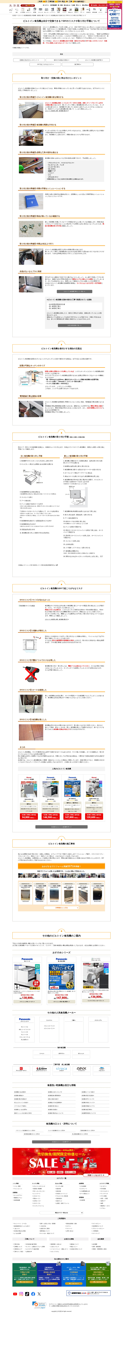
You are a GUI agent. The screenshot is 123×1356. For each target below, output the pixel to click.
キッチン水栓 (59, 1186)
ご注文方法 (43, 1226)
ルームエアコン (18, 1195)
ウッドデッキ (104, 1193)
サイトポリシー (96, 1223)
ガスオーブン (36, 1196)
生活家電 (82, 1200)
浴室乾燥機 (17, 1200)
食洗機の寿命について (87, 1102)
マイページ (69, 1228)
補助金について (74, 1244)
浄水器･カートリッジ (61, 1193)
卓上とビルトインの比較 (20, 1102)
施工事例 (77, 64)
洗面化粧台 (59, 1198)
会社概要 (94, 1244)
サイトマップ (95, 1233)
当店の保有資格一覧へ (74, 325)
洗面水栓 (58, 1188)
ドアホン (103, 1208)
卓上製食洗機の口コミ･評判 (79, 1134)
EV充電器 (103, 1188)
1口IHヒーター (37, 1201)
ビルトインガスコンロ (39, 1186)
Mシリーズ (24, 1027)
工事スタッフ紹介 (18, 1251)
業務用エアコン (18, 1197)
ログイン (46, 5)
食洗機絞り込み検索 (19, 1092)
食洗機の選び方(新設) (19, 1099)
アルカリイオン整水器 (62, 1196)
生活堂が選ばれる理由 (20, 1231)
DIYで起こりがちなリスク (44, 64)
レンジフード (36, 1193)
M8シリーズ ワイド (24, 1029)
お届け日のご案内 (45, 1228)
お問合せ (86, 5)
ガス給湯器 (83, 1186)
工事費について (18, 1246)
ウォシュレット (18, 1188)
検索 (74, 5)
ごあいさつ (17, 1228)
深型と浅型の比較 (52, 1099)
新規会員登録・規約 (71, 1223)
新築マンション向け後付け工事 (22, 1113)
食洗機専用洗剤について (88, 1113)
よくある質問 (17, 1233)
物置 (102, 1203)
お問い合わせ (69, 1231)
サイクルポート (105, 1191)
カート (79, 5)
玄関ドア (103, 1201)
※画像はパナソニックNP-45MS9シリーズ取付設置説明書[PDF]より (37, 565)
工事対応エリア (18, 1249)
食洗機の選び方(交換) (87, 1095)
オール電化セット (85, 1193)
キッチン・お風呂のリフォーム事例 (35, 1246)
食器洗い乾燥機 (37, 1188)
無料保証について (45, 1231)
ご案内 (61, 5)
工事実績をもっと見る (61, 907)
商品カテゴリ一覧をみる (61, 1212)
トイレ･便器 (17, 1186)
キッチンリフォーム (38, 1206)
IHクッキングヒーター (39, 1191)
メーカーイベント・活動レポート (59, 1249)
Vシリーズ (24, 1032)
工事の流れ (17, 1244)
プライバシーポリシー (98, 1228)
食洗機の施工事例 (86, 1109)
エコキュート (83, 1188)
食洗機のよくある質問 (20, 1109)
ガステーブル (36, 1203)
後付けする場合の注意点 (61, 60)
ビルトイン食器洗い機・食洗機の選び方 (56, 111)
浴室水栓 (58, 1191)
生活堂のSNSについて (76, 1249)
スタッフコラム (55, 1251)
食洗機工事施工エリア (87, 1106)
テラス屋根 (104, 1196)
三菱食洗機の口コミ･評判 (87, 1130)
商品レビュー (73, 1246)
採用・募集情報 (96, 1246)
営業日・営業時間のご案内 (99, 1249)
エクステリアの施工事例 (32, 1249)
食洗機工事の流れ (52, 1106)
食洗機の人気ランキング (54, 1092)
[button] (39, 1305)
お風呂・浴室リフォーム (62, 1203)
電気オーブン (36, 1198)
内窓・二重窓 (104, 1198)
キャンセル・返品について (47, 1233)
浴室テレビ (59, 1201)
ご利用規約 (95, 1231)
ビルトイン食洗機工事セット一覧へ (74, 291)
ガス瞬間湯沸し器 (85, 1191)
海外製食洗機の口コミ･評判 (31, 1134)
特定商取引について (97, 1226)
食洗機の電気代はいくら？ (55, 1113)
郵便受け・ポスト (105, 1206)
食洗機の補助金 (18, 1095)
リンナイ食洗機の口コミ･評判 (56, 1130)
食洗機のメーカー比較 (87, 1092)
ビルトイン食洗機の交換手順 (93, 60)
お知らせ (67, 5)
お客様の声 (29, 1251)
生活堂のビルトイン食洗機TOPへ (60, 827)
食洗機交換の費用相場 (54, 1095)
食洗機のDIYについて (87, 1099)
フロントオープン (24, 1037)
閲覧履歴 (54, 5)
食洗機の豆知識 (52, 1109)
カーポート (104, 1186)
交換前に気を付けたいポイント (28, 60)
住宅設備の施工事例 (31, 1244)
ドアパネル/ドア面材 (19, 1106)
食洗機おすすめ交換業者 (54, 1102)
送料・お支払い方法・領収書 (47, 1223)
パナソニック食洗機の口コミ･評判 (25, 1130)
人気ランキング (55, 1246)
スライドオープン (48, 1028)
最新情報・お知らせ (56, 1244)
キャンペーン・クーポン (20, 1223)
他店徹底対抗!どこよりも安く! (22, 1226)
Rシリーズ (24, 1034)
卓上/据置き (24, 1039)
